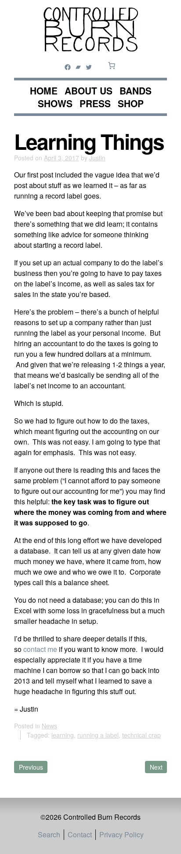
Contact (80, 834)
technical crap (141, 735)
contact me (40, 649)
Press (95, 103)
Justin (97, 157)
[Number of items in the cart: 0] (111, 65)
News (49, 725)
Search (49, 834)
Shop (131, 103)
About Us (88, 90)
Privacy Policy (121, 834)
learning (62, 735)
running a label (98, 735)
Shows (55, 103)
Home (44, 90)
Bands (135, 90)
